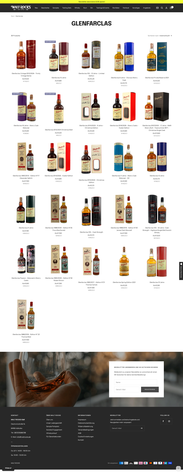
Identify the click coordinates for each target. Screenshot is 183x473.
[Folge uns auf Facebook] (163, 421)
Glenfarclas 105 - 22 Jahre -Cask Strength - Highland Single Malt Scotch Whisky (157, 230)
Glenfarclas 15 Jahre (59, 78)
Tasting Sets (66, 8)
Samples (56, 8)
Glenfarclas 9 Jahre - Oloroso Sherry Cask (124, 79)
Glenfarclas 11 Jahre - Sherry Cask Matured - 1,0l (124, 177)
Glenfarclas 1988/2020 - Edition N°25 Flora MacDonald (58, 229)
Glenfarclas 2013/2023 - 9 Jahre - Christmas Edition (91, 126)
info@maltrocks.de (23, 437)
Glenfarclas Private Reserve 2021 (157, 78)
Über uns (49, 420)
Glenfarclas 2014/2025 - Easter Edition (59, 176)
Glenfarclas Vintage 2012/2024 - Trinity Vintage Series (26, 74)
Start (12, 16)
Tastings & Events (102, 8)
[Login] (166, 8)
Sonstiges (136, 8)
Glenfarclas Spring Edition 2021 (124, 282)
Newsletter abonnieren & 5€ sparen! (92, 2)
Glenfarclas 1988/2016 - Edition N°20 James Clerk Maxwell (124, 229)
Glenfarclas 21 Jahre (26, 228)
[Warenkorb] (171, 8)
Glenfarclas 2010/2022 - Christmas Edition (91, 181)
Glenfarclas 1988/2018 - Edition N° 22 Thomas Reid (26, 335)
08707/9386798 (20, 433)
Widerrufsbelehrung (85, 426)
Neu (36, 8)
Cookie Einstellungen (86, 437)
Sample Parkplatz (52, 426)
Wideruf (8, 468)
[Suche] (162, 8)
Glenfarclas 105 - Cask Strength (91, 232)
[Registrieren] (141, 428)
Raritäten (116, 8)
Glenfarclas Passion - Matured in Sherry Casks (26, 279)
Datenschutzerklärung (86, 423)
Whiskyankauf (51, 433)
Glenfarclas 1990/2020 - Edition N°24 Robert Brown (58, 279)
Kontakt (81, 440)
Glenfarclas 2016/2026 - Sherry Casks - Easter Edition (124, 126)
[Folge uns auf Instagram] (169, 421)
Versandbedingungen (86, 430)
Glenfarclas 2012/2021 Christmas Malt (59, 130)
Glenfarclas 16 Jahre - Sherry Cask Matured (26, 126)
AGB (79, 433)
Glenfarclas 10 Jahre (157, 282)
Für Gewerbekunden (53, 437)
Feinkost (126, 8)
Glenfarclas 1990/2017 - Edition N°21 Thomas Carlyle (91, 283)
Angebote (146, 8)
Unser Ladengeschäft (54, 423)
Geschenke (45, 8)
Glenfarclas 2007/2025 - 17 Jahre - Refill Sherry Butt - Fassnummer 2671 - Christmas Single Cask (156, 127)
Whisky (77, 8)
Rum (85, 8)
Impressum (82, 420)
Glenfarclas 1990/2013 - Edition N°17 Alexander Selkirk (26, 177)
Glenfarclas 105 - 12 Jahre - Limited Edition (91, 74)
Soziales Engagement (54, 430)
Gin (91, 8)
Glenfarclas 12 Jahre (157, 176)
